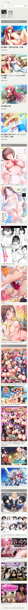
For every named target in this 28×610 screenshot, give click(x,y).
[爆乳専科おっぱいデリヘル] (14, 593)
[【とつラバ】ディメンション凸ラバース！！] (14, 477)
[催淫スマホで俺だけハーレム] (14, 571)
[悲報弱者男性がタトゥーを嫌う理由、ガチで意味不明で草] (10, 12)
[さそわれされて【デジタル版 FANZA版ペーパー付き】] (14, 323)
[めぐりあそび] (14, 205)
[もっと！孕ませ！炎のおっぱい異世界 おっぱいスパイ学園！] (14, 365)
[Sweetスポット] (14, 284)
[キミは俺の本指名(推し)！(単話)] (14, 244)
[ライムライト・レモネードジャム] (14, 456)
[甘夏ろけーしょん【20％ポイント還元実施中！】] (14, 394)
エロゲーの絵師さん (6, 2)
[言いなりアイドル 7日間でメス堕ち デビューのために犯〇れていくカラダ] (14, 547)
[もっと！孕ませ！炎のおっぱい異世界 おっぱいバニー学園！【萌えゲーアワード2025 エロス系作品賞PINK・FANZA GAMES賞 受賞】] (14, 423)
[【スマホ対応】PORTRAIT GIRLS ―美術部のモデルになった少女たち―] (14, 524)
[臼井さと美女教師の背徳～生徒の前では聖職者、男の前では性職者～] (4, 12)
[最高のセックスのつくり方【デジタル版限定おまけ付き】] (14, 165)
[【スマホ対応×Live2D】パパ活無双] (14, 502)
